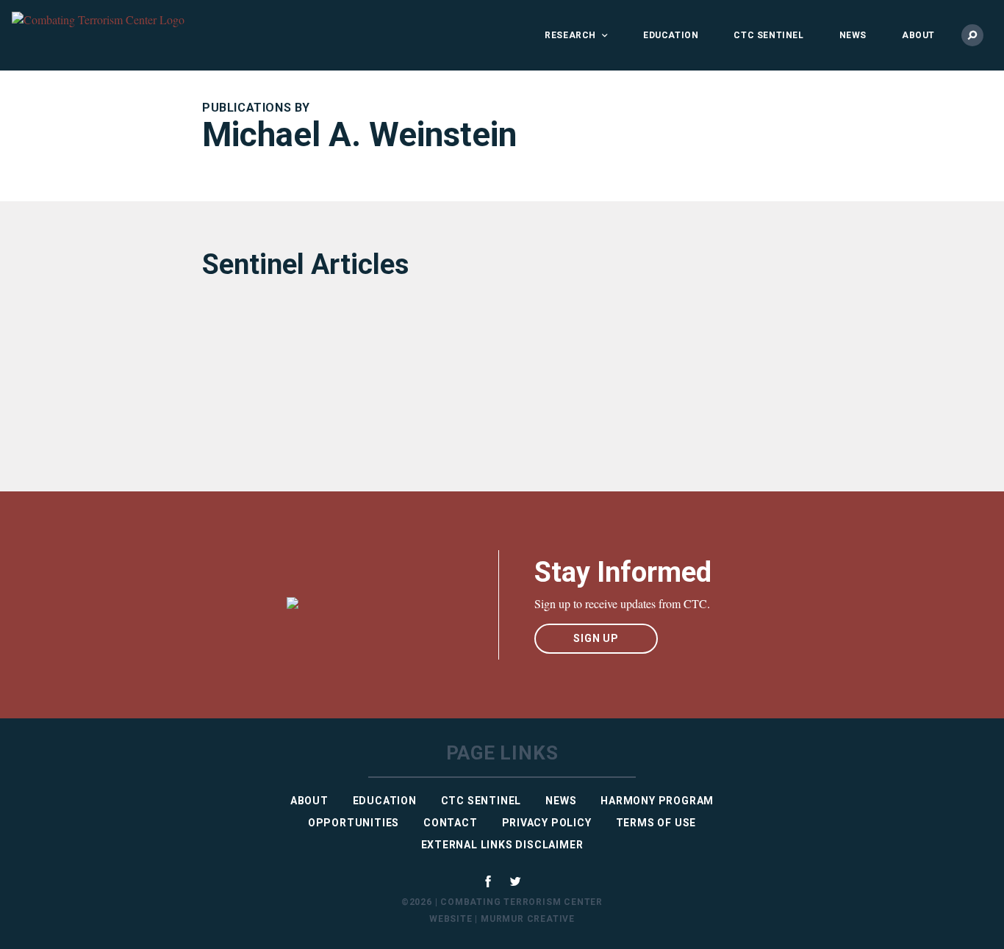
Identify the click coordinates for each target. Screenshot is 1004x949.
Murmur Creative (528, 919)
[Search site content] (972, 35)
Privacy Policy (547, 823)
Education (670, 35)
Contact (450, 823)
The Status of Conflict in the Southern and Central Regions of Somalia (321, 374)
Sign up (596, 638)
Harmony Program (657, 801)
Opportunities (353, 823)
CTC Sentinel (768, 35)
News (853, 35)
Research (570, 35)
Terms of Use (656, 823)
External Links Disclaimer (502, 845)
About (918, 35)
